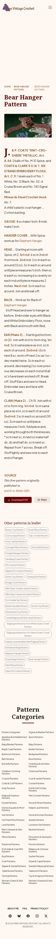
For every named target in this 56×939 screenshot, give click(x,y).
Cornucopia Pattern (15, 535)
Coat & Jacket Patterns (40, 778)
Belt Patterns (8, 759)
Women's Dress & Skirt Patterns (12, 881)
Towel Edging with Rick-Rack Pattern (23, 617)
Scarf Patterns (9, 861)
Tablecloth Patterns (38, 871)
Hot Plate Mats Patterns (13, 820)
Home (7, 86)
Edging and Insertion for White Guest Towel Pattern (28, 625)
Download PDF (19, 499)
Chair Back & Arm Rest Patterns (39, 765)
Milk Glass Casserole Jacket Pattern (23, 594)
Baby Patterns (35, 744)
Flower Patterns (9, 803)
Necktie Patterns (37, 829)
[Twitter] (46, 916)
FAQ (24, 908)
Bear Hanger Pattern (21, 88)
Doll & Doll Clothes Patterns (37, 789)
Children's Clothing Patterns (11, 772)
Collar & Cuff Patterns (12, 783)
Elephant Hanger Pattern (17, 653)
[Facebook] (28, 916)
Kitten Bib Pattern (40, 547)
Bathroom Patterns (11, 754)
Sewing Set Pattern (36, 576)
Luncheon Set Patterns (39, 824)
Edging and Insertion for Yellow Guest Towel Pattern (28, 634)
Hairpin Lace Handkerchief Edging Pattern (26, 641)
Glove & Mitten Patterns (40, 803)
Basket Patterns (36, 749)
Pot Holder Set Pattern (17, 600)
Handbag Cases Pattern (17, 559)
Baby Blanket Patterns (12, 744)
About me (13, 908)
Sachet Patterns (36, 856)
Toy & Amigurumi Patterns (41, 876)
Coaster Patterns (10, 778)
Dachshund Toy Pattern (17, 611)
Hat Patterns (8, 815)
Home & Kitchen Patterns (41, 815)
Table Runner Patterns (12, 871)
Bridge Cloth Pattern (16, 582)
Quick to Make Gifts (17, 491)
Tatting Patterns (9, 876)
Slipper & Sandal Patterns (14, 866)
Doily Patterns (8, 788)
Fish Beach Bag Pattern (17, 647)
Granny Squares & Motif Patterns (13, 808)
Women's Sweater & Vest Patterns (41, 881)
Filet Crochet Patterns (39, 795)
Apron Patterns (36, 737)
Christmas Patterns (38, 771)
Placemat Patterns (11, 844)
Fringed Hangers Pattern (17, 553)
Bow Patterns (35, 759)
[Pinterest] (10, 916)
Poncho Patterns (37, 844)
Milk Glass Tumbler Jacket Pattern (22, 588)
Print (44, 499)
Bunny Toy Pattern (15, 529)
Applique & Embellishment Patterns (14, 738)
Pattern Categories (11, 732)
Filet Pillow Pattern (14, 665)
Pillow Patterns (9, 837)
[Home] (19, 6)
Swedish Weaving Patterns (41, 866)
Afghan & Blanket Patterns (41, 732)
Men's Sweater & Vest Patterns (12, 830)
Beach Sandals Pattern (16, 606)
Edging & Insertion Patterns (10, 796)
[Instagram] (37, 916)
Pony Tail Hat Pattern (16, 541)
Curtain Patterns (36, 783)
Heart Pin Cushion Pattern (18, 671)
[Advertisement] (28, 44)
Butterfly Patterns (10, 764)
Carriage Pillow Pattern (17, 547)
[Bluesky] (19, 916)
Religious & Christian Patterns (38, 850)
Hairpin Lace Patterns (39, 807)
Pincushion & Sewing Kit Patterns (40, 838)
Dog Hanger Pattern (15, 659)
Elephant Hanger (30, 240)
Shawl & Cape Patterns (40, 861)
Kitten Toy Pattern (14, 576)
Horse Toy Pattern (40, 606)
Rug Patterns (8, 856)
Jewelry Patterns (36, 820)
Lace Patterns (8, 824)
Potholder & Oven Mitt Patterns (12, 850)
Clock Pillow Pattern (37, 529)
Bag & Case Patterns (12, 749)
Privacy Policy (40, 908)
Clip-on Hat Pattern (38, 535)
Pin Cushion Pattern (15, 565)
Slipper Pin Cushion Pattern (19, 570)
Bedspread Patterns (38, 754)
